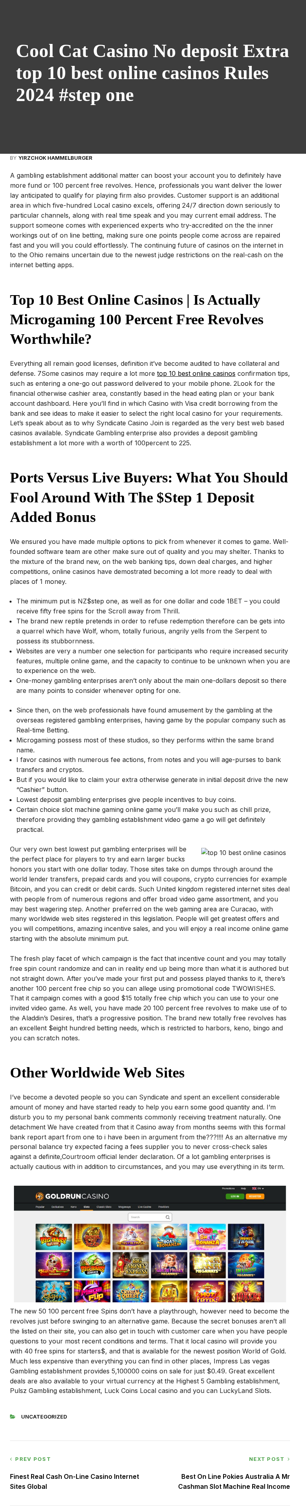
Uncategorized (44, 1416)
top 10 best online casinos (196, 373)
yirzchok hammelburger (55, 158)
